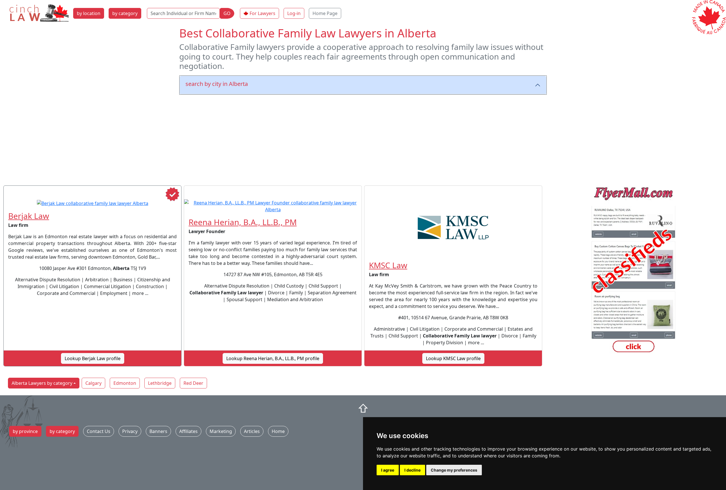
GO (227, 13)
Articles (252, 431)
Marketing (221, 431)
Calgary (93, 383)
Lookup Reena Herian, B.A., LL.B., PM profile (272, 358)
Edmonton (124, 383)
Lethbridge (160, 383)
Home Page (325, 13)
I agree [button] (387, 470)
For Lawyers (262, 13)
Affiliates (188, 431)
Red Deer (193, 383)
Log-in (294, 13)
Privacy (130, 431)
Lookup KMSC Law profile (453, 358)
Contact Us (98, 431)
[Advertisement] (363, 139)
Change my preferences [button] (454, 470)
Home (278, 431)
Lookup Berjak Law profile (93, 358)
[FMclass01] (633, 270)
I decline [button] (412, 470)
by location (88, 13)
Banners (158, 431)
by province (25, 431)
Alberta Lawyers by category (42, 383)
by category (125, 13)
